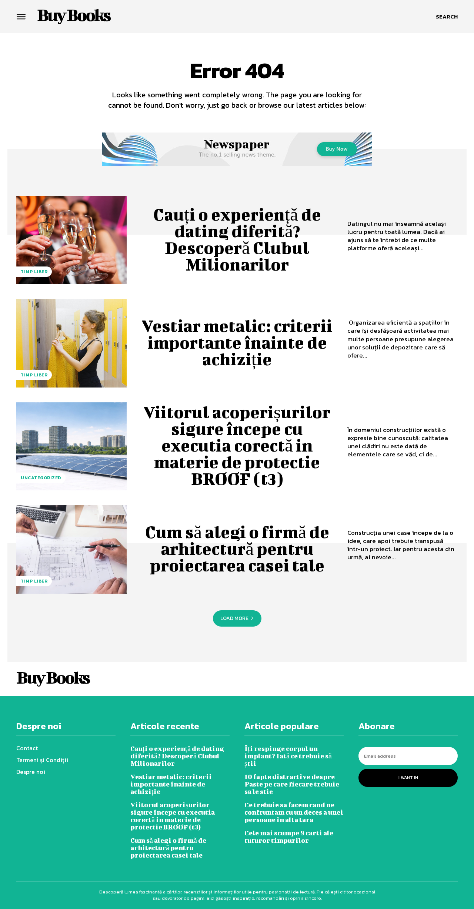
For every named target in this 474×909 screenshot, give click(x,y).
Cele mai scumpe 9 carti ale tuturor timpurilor (288, 836)
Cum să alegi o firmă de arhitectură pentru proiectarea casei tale (237, 548)
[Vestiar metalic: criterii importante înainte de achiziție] (71, 343)
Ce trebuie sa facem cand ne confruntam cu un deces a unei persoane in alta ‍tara (293, 812)
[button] (447, 16)
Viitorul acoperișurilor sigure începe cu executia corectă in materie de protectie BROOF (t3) (237, 445)
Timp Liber (34, 271)
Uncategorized (41, 477)
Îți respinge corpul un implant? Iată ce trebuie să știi (288, 756)
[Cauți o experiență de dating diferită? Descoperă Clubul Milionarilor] (71, 240)
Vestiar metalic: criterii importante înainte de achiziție (237, 342)
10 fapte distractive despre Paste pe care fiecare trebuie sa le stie (291, 784)
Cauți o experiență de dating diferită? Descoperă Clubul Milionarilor (237, 239)
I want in (408, 777)
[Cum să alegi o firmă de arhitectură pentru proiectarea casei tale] (71, 549)
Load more (234, 618)
